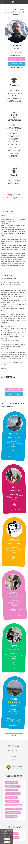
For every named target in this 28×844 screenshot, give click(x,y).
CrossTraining (14, 150)
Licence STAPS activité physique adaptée (14, 99)
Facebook (14, 756)
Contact (14, 763)
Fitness (14, 156)
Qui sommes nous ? (14, 750)
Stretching (14, 153)
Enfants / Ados (14, 136)
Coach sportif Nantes (12, 801)
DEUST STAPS (14, 90)
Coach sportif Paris (11, 782)
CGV (14, 753)
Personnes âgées (14, 142)
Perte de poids (14, 180)
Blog (14, 759)
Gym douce (14, 133)
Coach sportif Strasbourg (13, 805)
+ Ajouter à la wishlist (13, 457)
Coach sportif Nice (11, 797)
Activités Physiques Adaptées (14, 129)
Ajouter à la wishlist (16, 67)
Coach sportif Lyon (11, 790)
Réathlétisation (14, 144)
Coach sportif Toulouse (13, 794)
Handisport (14, 139)
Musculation (14, 147)
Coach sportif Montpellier (13, 809)
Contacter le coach (16, 64)
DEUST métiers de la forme (14, 94)
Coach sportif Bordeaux (13, 812)
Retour (14, 735)
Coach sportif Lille (11, 816)
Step (14, 125)
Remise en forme (14, 183)
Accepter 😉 (6, 839)
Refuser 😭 (6, 842)
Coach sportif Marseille (13, 786)
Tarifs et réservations (16, 59)
